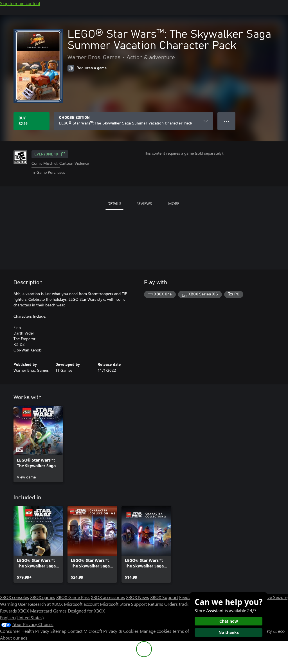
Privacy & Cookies (121, 631)
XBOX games (42, 597)
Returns (155, 604)
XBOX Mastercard (35, 611)
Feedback (188, 597)
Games (60, 611)
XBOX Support (164, 597)
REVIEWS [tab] (144, 203)
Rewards (8, 611)
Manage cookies (155, 631)
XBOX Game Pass (73, 597)
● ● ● (226, 121)
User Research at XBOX (41, 604)
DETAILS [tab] (114, 203)
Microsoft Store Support (123, 604)
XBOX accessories (108, 597)
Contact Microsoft (85, 631)
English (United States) (22, 617)
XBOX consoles (14, 597)
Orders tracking (179, 604)
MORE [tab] (173, 203)
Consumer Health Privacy (24, 631)
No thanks (229, 632)
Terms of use (184, 631)
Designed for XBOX (86, 611)
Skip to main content (20, 3)
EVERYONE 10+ (47, 154)
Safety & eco (272, 631)
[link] (38, 444)
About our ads (14, 638)
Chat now (228, 621)
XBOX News (137, 597)
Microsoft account (81, 604)
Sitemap (58, 631)
